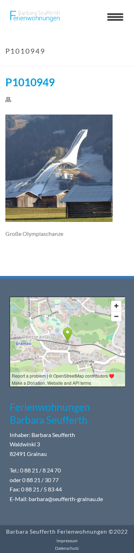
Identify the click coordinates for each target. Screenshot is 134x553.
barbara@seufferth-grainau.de (66, 498)
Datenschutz (67, 548)
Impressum (67, 540)
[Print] (11, 99)
